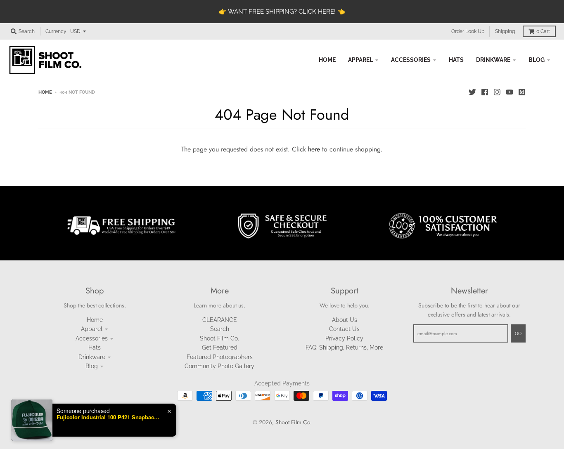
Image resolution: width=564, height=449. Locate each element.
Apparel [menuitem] (360, 60)
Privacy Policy (344, 338)
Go (518, 333)
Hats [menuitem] (456, 60)
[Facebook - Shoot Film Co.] (484, 92)
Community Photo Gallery (219, 366)
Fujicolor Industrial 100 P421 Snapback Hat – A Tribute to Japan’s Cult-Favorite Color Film (108, 426)
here (314, 149)
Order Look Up (467, 31)
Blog (91, 366)
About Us (344, 320)
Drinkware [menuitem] (493, 60)
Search (219, 329)
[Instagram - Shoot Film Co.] (497, 92)
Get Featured (219, 347)
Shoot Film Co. (219, 338)
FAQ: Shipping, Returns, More (344, 347)
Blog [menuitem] (536, 60)
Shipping (505, 31)
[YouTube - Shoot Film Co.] (509, 92)
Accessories (92, 338)
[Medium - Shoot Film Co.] (522, 92)
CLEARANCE (219, 320)
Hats (94, 347)
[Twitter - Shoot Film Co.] (472, 92)
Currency (55, 31)
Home (45, 92)
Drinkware (91, 357)
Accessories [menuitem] (411, 60)
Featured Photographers (220, 357)
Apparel (91, 329)
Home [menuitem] (327, 60)
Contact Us (344, 329)
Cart (543, 31)
